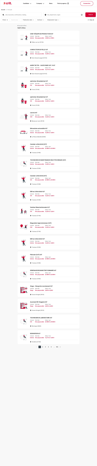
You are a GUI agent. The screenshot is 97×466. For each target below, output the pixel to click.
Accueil (3, 9)
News (51, 3)
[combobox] (63, 15)
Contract (39, 20)
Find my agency (62, 3)
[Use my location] (81, 14)
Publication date (27, 20)
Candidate (26, 3)
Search (90, 14)
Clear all (91, 20)
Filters (4, 20)
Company (39, 3)
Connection (86, 3)
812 (57, 347)
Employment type (52, 20)
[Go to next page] (60, 347)
